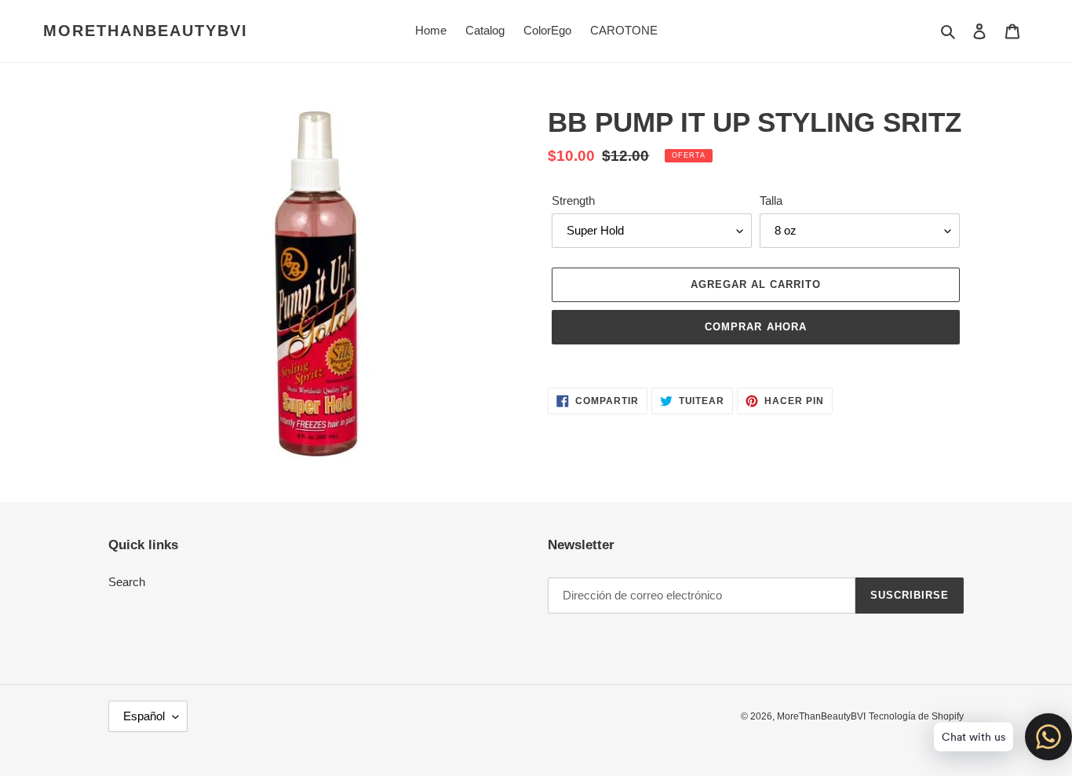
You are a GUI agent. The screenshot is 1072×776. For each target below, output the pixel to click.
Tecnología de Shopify (916, 716)
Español (144, 716)
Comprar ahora (756, 327)
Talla (771, 200)
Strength (573, 200)
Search (126, 581)
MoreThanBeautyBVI (145, 30)
